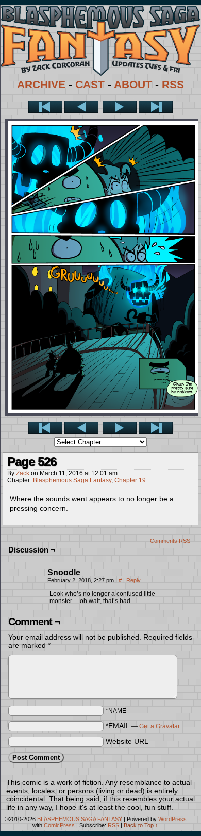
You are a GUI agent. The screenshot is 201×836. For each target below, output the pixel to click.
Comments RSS (170, 541)
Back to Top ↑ (141, 825)
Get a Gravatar (159, 726)
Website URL (127, 741)
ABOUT (133, 84)
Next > (120, 107)
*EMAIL (143, 726)
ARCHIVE (41, 84)
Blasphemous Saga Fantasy (72, 480)
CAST (90, 84)
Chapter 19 (130, 480)
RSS (173, 84)
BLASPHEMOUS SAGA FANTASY (79, 819)
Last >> (156, 107)
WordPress (172, 819)
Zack (22, 473)
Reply (133, 580)
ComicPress (59, 825)
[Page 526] (103, 413)
